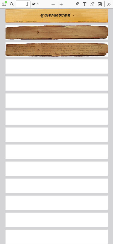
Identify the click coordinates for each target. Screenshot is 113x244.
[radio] (77, 4)
